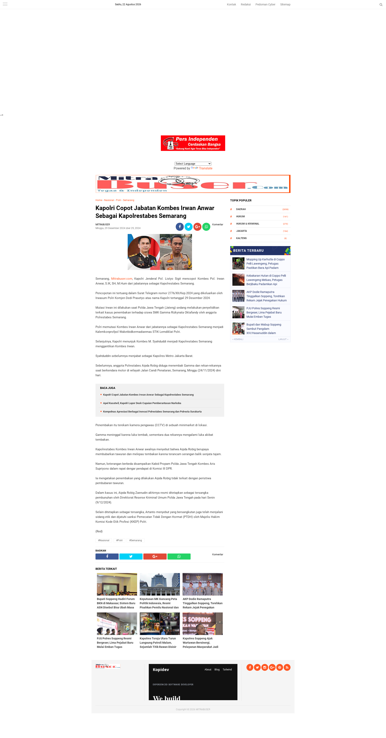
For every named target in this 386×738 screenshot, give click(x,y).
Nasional (109, 200)
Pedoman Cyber (265, 4)
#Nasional (103, 540)
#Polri (119, 540)
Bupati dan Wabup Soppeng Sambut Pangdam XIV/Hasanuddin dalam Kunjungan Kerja (263, 329)
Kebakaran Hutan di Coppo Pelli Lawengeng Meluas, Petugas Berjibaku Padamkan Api (266, 280)
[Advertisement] (120, 28)
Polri (118, 200)
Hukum (240, 216)
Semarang (128, 200)
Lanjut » (283, 339)
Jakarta (241, 231)
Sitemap (285, 4)
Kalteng (241, 238)
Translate (205, 168)
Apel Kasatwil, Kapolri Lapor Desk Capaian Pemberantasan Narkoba (142, 403)
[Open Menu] (5, 4)
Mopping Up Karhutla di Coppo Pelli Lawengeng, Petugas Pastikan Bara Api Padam (265, 263)
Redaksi (246, 4)
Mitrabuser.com (121, 278)
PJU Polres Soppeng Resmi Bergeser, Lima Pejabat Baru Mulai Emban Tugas (264, 312)
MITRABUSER (203, 709)
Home (98, 200)
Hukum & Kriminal (247, 223)
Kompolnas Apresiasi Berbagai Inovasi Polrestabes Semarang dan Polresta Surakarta (152, 411)
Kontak (231, 4)
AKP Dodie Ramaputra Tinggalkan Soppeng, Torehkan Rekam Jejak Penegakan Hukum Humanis (266, 296)
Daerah (241, 209)
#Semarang (135, 540)
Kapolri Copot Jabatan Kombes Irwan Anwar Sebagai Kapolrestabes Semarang (154, 211)
